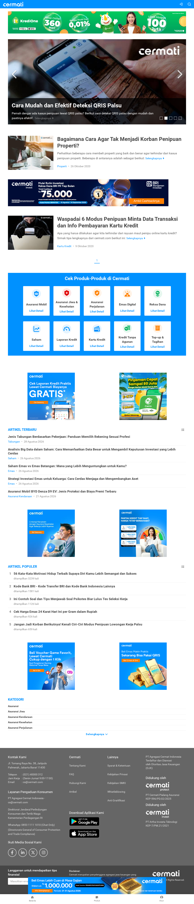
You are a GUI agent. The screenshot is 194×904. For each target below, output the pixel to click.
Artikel (73, 791)
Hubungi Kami (77, 783)
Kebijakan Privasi (117, 774)
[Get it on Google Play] (104, 821)
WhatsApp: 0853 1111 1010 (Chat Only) (31, 824)
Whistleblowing (116, 791)
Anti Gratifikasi (116, 800)
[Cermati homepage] (166, 873)
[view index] (182, 430)
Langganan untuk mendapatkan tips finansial (32, 873)
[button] (14, 74)
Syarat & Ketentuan (118, 765)
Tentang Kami (77, 765)
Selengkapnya (95, 734)
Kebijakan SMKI (116, 783)
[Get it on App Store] (104, 833)
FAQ (71, 774)
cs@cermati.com (33, 782)
